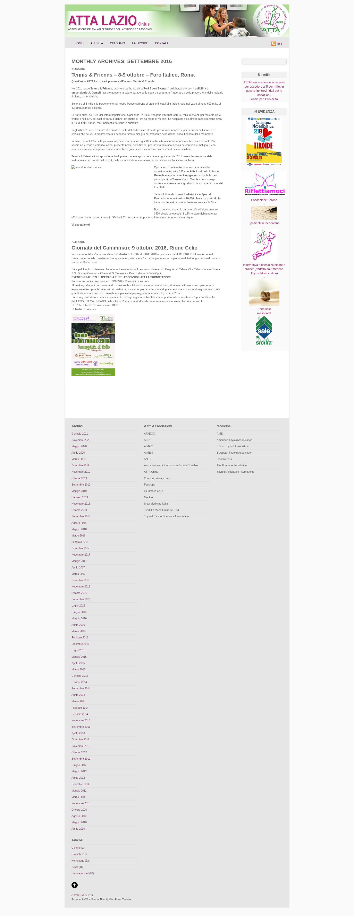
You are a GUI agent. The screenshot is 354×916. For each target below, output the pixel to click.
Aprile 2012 (78, 777)
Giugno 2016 (78, 612)
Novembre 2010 (80, 803)
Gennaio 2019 (79, 497)
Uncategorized (79, 873)
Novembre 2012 (80, 746)
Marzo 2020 (78, 459)
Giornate (76, 854)
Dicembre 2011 (80, 784)
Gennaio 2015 (79, 675)
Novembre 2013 (80, 720)
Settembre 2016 (80, 599)
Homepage (77, 860)
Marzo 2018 (78, 535)
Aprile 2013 (78, 733)
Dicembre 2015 (80, 643)
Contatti (162, 43)
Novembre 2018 (80, 503)
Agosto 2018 (78, 522)
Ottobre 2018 (79, 510)
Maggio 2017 (79, 560)
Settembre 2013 (80, 726)
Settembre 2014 (80, 688)
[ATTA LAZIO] (114, 34)
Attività (96, 43)
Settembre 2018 (80, 516)
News (74, 867)
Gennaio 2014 (79, 714)
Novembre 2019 (80, 471)
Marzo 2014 (78, 701)
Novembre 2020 (80, 440)
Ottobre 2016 (79, 592)
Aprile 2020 (78, 452)
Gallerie (76, 847)
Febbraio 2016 (79, 637)
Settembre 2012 (80, 758)
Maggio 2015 (79, 656)
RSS (280, 43)
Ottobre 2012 (79, 752)
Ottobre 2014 (79, 682)
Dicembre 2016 (80, 580)
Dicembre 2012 (80, 739)
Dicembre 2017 (80, 548)
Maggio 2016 (79, 618)
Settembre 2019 (80, 484)
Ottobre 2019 (79, 478)
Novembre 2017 (80, 554)
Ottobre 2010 (79, 809)
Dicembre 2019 (80, 465)
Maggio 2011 (78, 790)
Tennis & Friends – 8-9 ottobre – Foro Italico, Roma (133, 75)
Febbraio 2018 (79, 541)
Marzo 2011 (78, 797)
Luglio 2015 (78, 650)
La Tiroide (140, 43)
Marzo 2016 (78, 631)
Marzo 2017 (78, 573)
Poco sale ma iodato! (264, 311)
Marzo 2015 (78, 669)
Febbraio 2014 (79, 707)
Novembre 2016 (80, 586)
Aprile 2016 (78, 624)
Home (79, 43)
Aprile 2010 (78, 828)
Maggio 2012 (79, 771)
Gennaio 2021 (79, 433)
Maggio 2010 (79, 822)
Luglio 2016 (78, 605)
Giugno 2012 (78, 765)
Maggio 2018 (79, 529)
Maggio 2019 (79, 490)
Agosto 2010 (78, 816)
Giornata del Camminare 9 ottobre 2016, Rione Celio (134, 248)
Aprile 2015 (78, 663)
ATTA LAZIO (80, 895)
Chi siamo (117, 43)
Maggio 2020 (79, 446)
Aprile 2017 (78, 567)
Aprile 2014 (78, 694)
